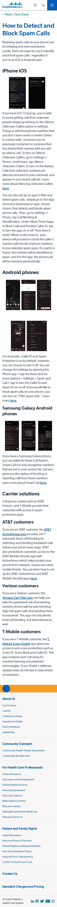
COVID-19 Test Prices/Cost (17, 862)
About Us (8, 699)
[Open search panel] (43, 5)
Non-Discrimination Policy (17, 851)
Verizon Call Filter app (17, 598)
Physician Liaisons (12, 795)
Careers (6, 710)
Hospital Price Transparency (17, 856)
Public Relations (11, 726)
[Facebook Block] (37, 901)
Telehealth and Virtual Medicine (19, 811)
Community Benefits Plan (16, 755)
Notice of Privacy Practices (17, 840)
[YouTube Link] (47, 901)
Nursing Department (13, 790)
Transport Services (12, 816)
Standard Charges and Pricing (23, 886)
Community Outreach (17, 744)
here (5, 188)
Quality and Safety (12, 721)
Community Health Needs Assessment (23, 750)
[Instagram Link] (53, 901)
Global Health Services (15, 784)
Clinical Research (11, 774)
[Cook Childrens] (12, 5)
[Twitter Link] (42, 901)
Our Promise (9, 705)
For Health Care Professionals (22, 767)
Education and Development (18, 779)
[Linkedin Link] (32, 901)
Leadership (8, 732)
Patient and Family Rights (19, 828)
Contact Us (9, 873)
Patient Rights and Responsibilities (21, 845)
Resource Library (11, 806)
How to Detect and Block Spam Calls (28, 29)
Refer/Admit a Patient (14, 800)
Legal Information (12, 835)
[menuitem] (28, 715)
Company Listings (12, 716)
